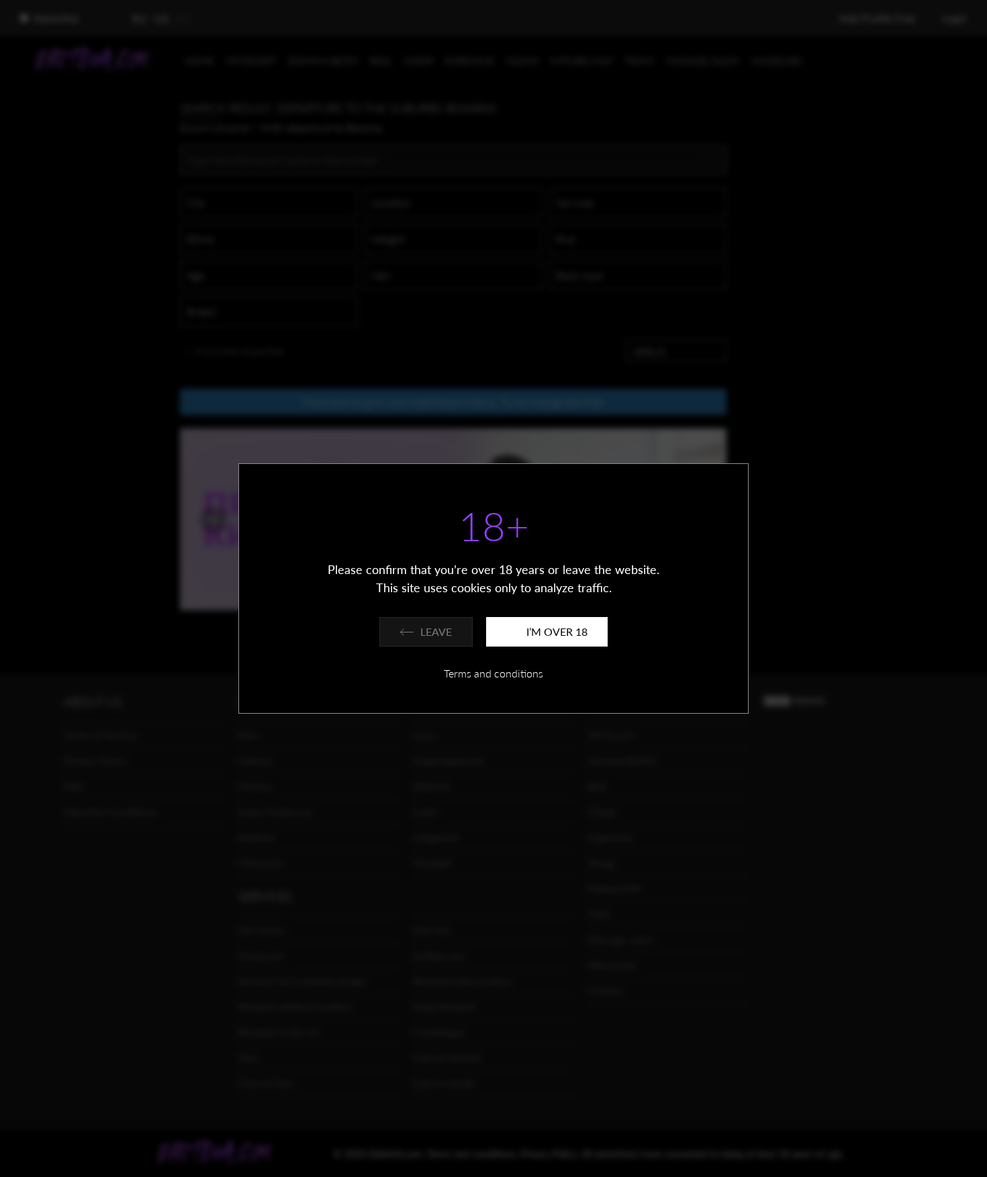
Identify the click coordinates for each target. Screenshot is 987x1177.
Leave (436, 631)
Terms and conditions (493, 673)
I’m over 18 (557, 631)
